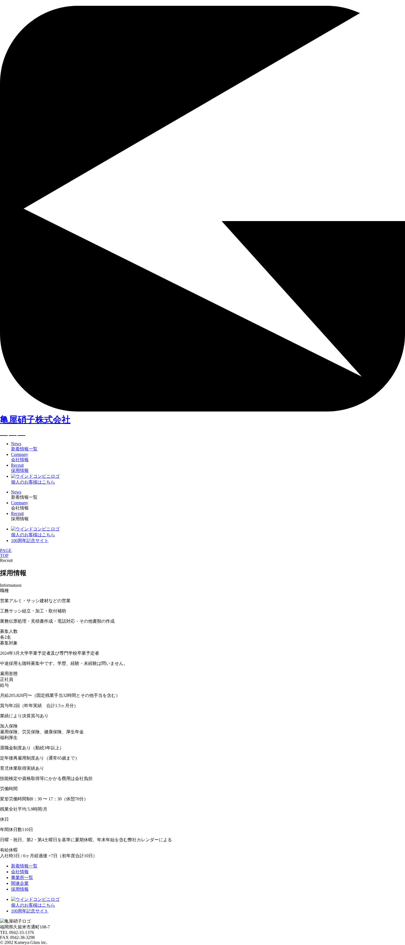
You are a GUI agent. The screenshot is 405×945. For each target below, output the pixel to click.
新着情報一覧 (24, 866)
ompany (19, 502)
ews (16, 492)
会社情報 (20, 871)
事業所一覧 (22, 877)
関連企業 (20, 883)
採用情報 (20, 889)
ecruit (17, 513)
